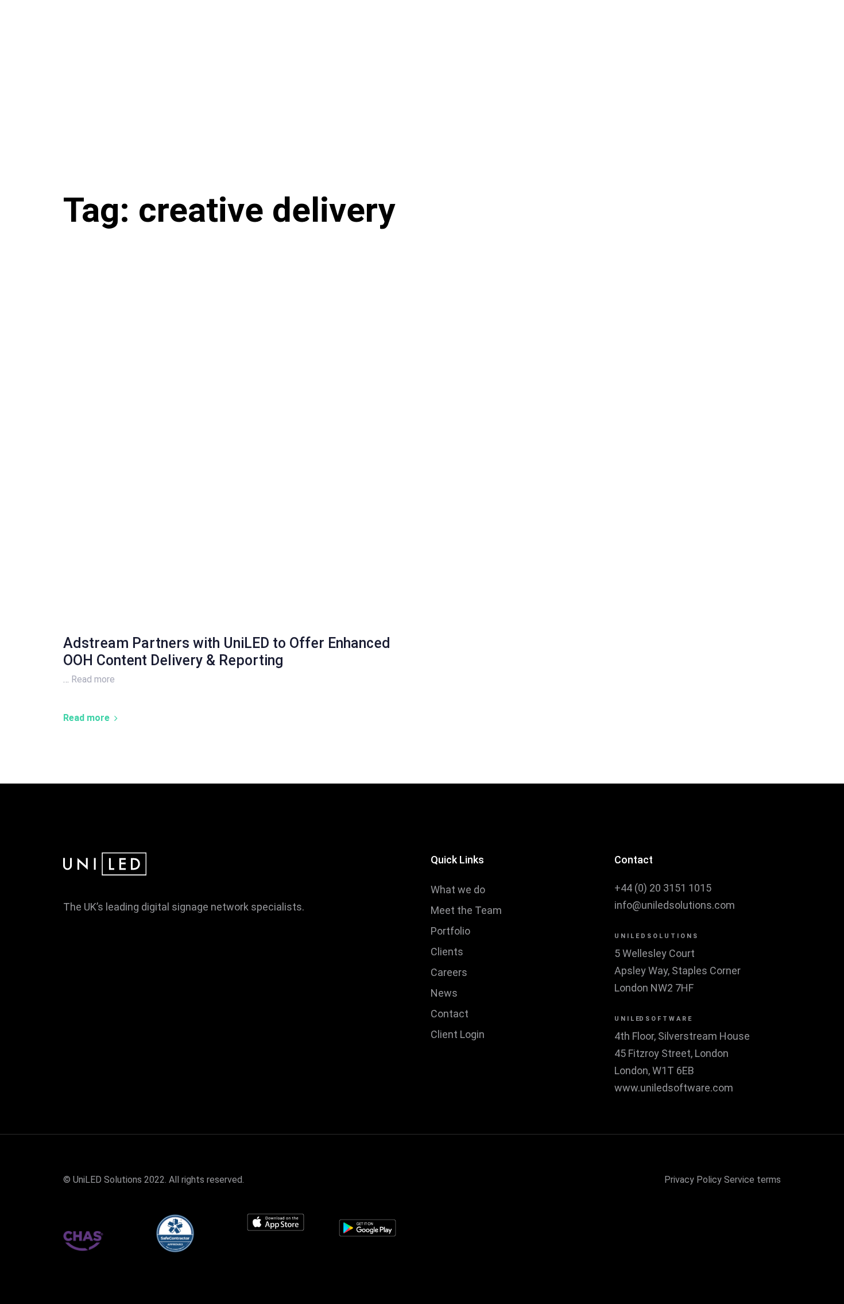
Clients (447, 952)
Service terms (752, 1179)
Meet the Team (466, 910)
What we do (458, 890)
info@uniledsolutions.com (674, 905)
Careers (449, 972)
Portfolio (450, 931)
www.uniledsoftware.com (673, 1088)
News (444, 993)
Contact (450, 1014)
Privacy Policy (693, 1179)
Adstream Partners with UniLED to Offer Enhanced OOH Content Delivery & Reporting (226, 652)
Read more (93, 679)
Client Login (458, 1034)
